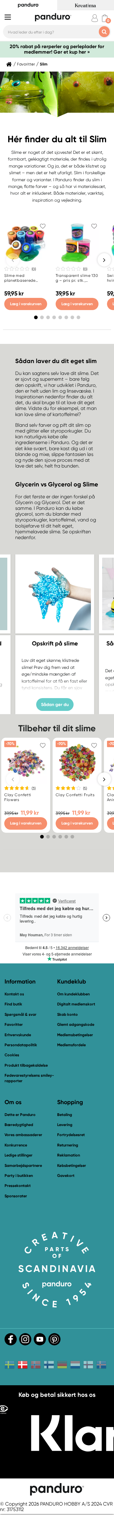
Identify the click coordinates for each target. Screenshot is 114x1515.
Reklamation (68, 1155)
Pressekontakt (18, 1185)
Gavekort (65, 1175)
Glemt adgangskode (75, 1024)
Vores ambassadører (23, 1134)
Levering (64, 1124)
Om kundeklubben (73, 994)
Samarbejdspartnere (23, 1165)
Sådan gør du (55, 704)
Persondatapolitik (21, 1045)
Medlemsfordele (71, 1045)
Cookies (12, 1055)
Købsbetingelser (71, 1165)
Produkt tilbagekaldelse (26, 1065)
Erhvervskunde (18, 1035)
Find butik (13, 1004)
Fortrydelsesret (71, 1134)
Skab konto (67, 1014)
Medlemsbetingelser (75, 1035)
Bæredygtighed (19, 1124)
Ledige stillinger (19, 1155)
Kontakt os (14, 994)
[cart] (104, 18)
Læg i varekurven (25, 304)
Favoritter (26, 64)
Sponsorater (16, 1196)
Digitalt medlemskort (76, 1004)
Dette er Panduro (20, 1114)
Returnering (67, 1145)
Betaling (64, 1114)
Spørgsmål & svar (20, 1014)
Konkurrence (16, 1145)
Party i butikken (19, 1175)
